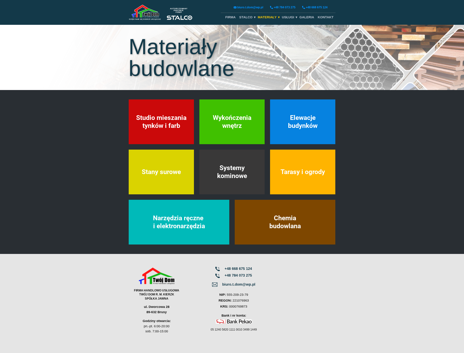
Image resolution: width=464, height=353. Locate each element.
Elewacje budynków (303, 121)
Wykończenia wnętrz (232, 121)
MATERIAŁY (267, 17)
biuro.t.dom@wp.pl (250, 7)
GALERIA (306, 17)
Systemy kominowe (232, 171)
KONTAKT (326, 17)
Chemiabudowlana (285, 222)
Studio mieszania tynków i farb (161, 121)
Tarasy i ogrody (303, 172)
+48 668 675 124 (317, 7)
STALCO (245, 17)
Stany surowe (161, 172)
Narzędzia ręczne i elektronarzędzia (179, 222)
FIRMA (230, 17)
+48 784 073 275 (284, 7)
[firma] (145, 11)
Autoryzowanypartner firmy (179, 10)
